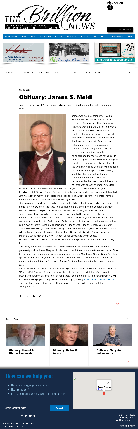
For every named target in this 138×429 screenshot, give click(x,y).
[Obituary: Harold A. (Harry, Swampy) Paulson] (25, 335)
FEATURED (59, 72)
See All (129, 319)
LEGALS (74, 72)
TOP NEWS (43, 72)
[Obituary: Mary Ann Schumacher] (112, 335)
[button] (129, 72)
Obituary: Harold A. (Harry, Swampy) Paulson (21, 351)
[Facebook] (110, 7)
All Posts (9, 72)
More (97, 72)
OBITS (87, 72)
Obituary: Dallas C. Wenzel (65, 351)
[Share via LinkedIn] (33, 295)
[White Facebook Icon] (21, 415)
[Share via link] (40, 295)
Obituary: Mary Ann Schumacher (109, 351)
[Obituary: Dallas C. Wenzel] (69, 335)
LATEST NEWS (26, 72)
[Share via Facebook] (20, 295)
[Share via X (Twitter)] (27, 295)
